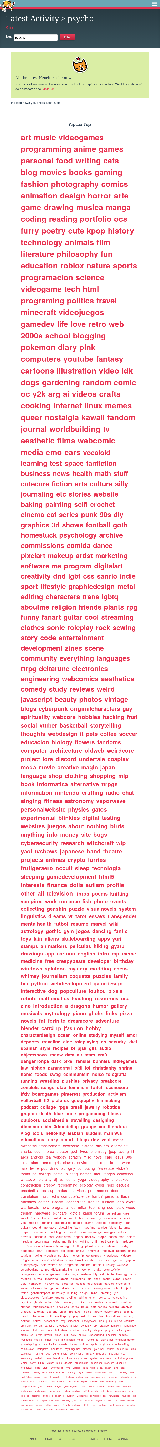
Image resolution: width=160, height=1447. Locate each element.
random (96, 382)
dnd (59, 576)
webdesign (63, 733)
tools (37, 1133)
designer (36, 1395)
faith (131, 1390)
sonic (56, 627)
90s (105, 514)
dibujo (24, 1334)
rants (133, 1274)
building (72, 1293)
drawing (59, 207)
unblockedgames (123, 1358)
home (27, 1074)
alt (79, 1054)
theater (62, 1151)
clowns (69, 1162)
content (38, 1325)
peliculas (80, 945)
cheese (48, 1386)
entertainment (81, 637)
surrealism (113, 1213)
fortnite (56, 1020)
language (33, 776)
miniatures (54, 1400)
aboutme (35, 607)
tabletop (101, 1222)
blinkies (69, 817)
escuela (122, 1185)
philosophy (77, 253)
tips (104, 1395)
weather (26, 1218)
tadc (118, 1386)
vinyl (102, 1344)
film (103, 242)
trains (25, 1173)
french (25, 1316)
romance (69, 901)
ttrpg (28, 668)
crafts (110, 393)
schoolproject (122, 1288)
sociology (115, 1222)
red (58, 1390)
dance (102, 545)
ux (94, 1316)
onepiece (63, 1307)
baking (32, 504)
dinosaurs (31, 1126)
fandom (121, 417)
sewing (124, 627)
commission (27, 1349)
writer (48, 1302)
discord (66, 759)
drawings (32, 953)
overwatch (26, 1372)
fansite (83, 1061)
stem (45, 1367)
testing (111, 817)
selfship (129, 1311)
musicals (31, 1013)
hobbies (89, 717)
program (78, 566)
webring (66, 1400)
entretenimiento (90, 1390)
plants (114, 607)
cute (76, 230)
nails (66, 1274)
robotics (111, 1107)
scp (123, 1353)
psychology (78, 535)
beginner (56, 1395)
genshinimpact (40, 1293)
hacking (113, 717)
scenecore (117, 1087)
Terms (108, 1439)
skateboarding (78, 938)
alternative (84, 784)
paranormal (60, 1068)
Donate (48, 1439)
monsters (49, 1227)
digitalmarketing (61, 1269)
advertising (121, 1372)
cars (72, 452)
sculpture (52, 1250)
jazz (24, 1168)
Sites (11, 28)
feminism (78, 1087)
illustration (76, 370)
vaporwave (111, 801)
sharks (26, 1151)
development (41, 648)
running (29, 1081)
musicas (126, 1302)
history (121, 230)
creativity (36, 576)
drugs (84, 1293)
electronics (90, 668)
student (94, 1133)
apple (94, 1344)
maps (25, 1232)
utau (61, 1087)
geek (128, 1330)
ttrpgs (109, 784)
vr (70, 916)
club (81, 1400)
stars (90, 1054)
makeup (60, 555)
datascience (26, 1409)
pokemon (38, 347)
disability (121, 1362)
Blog (71, 1439)
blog (29, 172)
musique (101, 1353)
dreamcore (80, 1020)
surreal (38, 1279)
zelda (99, 1367)
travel (106, 300)
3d (56, 524)
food (64, 160)
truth (50, 1316)
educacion (35, 742)
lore (47, 759)
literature (37, 253)
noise (98, 1074)
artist (84, 555)
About (34, 1439)
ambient (98, 1264)
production (94, 1094)
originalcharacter (125, 1339)
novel (98, 1157)
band (94, 851)
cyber (99, 1185)
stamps (29, 945)
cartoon (66, 953)
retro (97, 323)
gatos (99, 809)
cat (51, 514)
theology (122, 1274)
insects (57, 1201)
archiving (76, 1405)
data (69, 1054)
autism (95, 885)
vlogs (63, 1311)
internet (67, 405)
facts (116, 1367)
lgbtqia (74, 1213)
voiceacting (119, 1297)
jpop (112, 1151)
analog (102, 1227)
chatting (46, 1222)
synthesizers (97, 1358)
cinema (32, 514)
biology (62, 742)
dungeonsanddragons (31, 1386)
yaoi (26, 851)
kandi (87, 1213)
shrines (25, 1307)
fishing (72, 1241)
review (118, 1321)
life (62, 323)
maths (118, 1139)
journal (34, 428)
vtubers (122, 1168)
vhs (121, 1236)
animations (54, 945)
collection (125, 1173)
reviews (82, 689)
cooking (36, 405)
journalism (54, 975)
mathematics (54, 998)
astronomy (79, 801)
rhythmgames (72, 1349)
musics (90, 1339)
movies (53, 172)
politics (80, 300)
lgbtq (110, 596)
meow (56, 1054)
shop (55, 776)
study (58, 689)
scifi (81, 504)
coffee (108, 733)
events (118, 901)
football (98, 524)
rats (77, 1269)
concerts (104, 1297)
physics (78, 809)
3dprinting (96, 1207)
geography (82, 1100)
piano (79, 1013)
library (110, 1265)
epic (37, 1218)
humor (100, 1005)
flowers (85, 742)
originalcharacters (95, 708)
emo (54, 452)
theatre (112, 851)
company (86, 1325)
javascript (36, 699)
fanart (51, 617)
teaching (82, 998)
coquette (80, 975)
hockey (90, 1236)
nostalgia (62, 417)
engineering (40, 678)
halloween (112, 1246)
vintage (116, 699)
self (109, 1400)
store (35, 1162)
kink (102, 1381)
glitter (39, 1334)
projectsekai (61, 1409)
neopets (127, 1386)
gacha (106, 1279)
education (39, 265)
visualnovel (63, 1236)
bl (73, 1048)
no (103, 1041)
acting (124, 1151)
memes (118, 405)
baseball (28, 1190)
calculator (26, 1353)
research (72, 843)
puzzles (102, 975)
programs (26, 1325)
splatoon (55, 968)
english (86, 953)
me (56, 566)
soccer (128, 733)
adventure (107, 1020)
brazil (79, 1260)
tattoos (67, 1218)
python (39, 983)
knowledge (111, 1255)
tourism (26, 1255)
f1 (132, 1151)
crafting (92, 792)
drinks (86, 1405)
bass (132, 1372)
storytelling (105, 725)
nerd (45, 1207)
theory (98, 1311)
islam (111, 1372)
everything (77, 658)
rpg (132, 607)
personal (37, 160)
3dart (58, 1302)
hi (120, 1218)
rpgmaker (75, 1311)
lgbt (74, 576)
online (79, 1035)
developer (99, 960)
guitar (72, 617)
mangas (109, 1232)
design (72, 195)
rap (115, 953)
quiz (66, 1334)
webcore (64, 717)
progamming (92, 1113)
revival (38, 1358)
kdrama (124, 1227)
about (76, 826)
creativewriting (120, 1344)
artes (41, 1190)
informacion (68, 1339)
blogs (28, 708)
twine (34, 1168)
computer (34, 750)
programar (60, 1207)
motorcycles (120, 1390)
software (35, 566)
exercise (60, 1372)
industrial (114, 1353)
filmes (114, 1113)
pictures (60, 1100)
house (124, 1367)
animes (55, 860)
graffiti (64, 1279)
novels (28, 1020)
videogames (81, 137)
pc (34, 1173)
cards (75, 1307)
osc (125, 998)
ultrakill (48, 1334)
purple (102, 1236)
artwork (26, 1236)
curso (116, 1279)
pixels (115, 990)
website (105, 494)
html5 (106, 876)
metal (126, 586)
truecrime (88, 1227)
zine (26, 1005)
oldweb (94, 750)
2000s (32, 335)
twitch (97, 1087)
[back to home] (7, 6)
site (86, 834)
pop (44, 1168)
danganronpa (35, 1061)
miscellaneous (28, 1400)
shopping (103, 776)
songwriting (76, 1353)
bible (70, 1250)
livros (83, 1151)
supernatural (58, 1190)
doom (115, 1190)
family (121, 975)
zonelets (30, 1087)
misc (87, 1157)
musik (52, 1390)
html (91, 288)
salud (57, 1218)
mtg (63, 1321)
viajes (24, 1362)
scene (94, 648)
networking (52, 1283)
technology (41, 242)
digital (90, 817)
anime (85, 148)
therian (26, 1213)
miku (82, 1207)
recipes (61, 1048)
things (82, 1139)
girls (57, 1162)
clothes (33, 627)
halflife (131, 1400)
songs (47, 1087)
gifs (93, 1048)
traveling (51, 1041)
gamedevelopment (71, 876)
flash (125, 1196)
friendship (77, 1255)
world (73, 1232)
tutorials (39, 1311)
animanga (95, 1232)
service (63, 1255)
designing (103, 1120)
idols (59, 1362)
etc (61, 494)
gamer (43, 1201)
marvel (99, 923)
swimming (94, 1218)
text (101, 1260)
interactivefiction (128, 1377)
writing (88, 160)
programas (42, 1241)
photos (90, 699)
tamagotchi (73, 1381)
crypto (76, 860)
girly (71, 1168)
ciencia (91, 1386)
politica (48, 1405)
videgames (82, 1395)
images (109, 1173)
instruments (100, 1372)
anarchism (120, 1145)
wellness (122, 1265)
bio (25, 983)
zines (73, 648)
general (55, 1274)
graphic (29, 1113)
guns (109, 1321)
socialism (109, 1218)
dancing (102, 931)
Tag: (9, 36)
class (84, 1358)
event (130, 1201)
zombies (76, 1390)
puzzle (76, 908)
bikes (58, 1334)
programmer (98, 1190)
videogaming (114, 1260)
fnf (42, 1020)
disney (73, 1344)
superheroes (112, 1311)
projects (32, 860)
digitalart (108, 566)
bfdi (78, 1068)
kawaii (93, 417)
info (52, 834)
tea (48, 1157)
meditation (56, 1349)
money (69, 834)
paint (111, 1405)
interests (33, 885)
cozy (53, 1139)
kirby (125, 1246)
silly (121, 483)
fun (107, 253)
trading (94, 1201)
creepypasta (70, 960)
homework (35, 1283)
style (45, 1048)
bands (113, 1236)
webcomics (80, 678)
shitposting (78, 1279)
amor (131, 1035)
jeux (121, 1381)
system (127, 908)
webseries (55, 1264)
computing (86, 1168)
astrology (32, 931)
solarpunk (122, 1349)
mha (68, 1367)
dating (33, 1381)
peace (39, 1405)
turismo (43, 1274)
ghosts (38, 1302)
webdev (59, 1157)
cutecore (35, 483)
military (90, 1353)
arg (54, 393)
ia (97, 1339)
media (32, 452)
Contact (124, 1439)
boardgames (45, 1094)
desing (37, 1372)
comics (114, 183)
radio (113, 792)
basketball (74, 725)
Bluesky (103, 1430)
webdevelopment (70, 983)
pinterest (70, 1094)
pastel (58, 1173)
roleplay (80, 627)
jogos (83, 931)
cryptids (26, 1302)
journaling (37, 494)
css (88, 576)
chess (121, 968)
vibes (80, 1339)
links (111, 1013)
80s (129, 1157)
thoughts (33, 733)
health (82, 473)
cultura (25, 1227)
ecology (86, 1185)
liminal (94, 1293)
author (122, 1232)
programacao (30, 1260)
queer (31, 417)
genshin (56, 908)
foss (89, 1302)
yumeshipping (29, 1344)
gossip (37, 1377)
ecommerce (44, 1151)
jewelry (92, 1107)
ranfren (120, 1405)
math (103, 473)
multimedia (50, 1196)
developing (95, 1395)
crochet (102, 504)
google (68, 1362)
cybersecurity (39, 843)
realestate (105, 1168)
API (82, 1439)
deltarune (54, 668)
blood (56, 1358)
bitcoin (46, 1218)
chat (128, 792)
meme (129, 953)
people (77, 1222)
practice (104, 1325)
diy (118, 514)
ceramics (68, 1283)
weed (130, 1207)
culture (101, 483)
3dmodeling (66, 1126)
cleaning (48, 1246)
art (26, 137)
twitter (89, 1372)
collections (69, 1377)
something (111, 1381)
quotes (59, 1297)
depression (94, 1283)
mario (46, 1162)
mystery (77, 968)
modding (100, 968)
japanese (72, 851)
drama (89, 1222)
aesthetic (38, 440)
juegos (56, 826)
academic (112, 1302)
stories (80, 494)
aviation (26, 1279)
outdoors (30, 1120)
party (33, 1362)
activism (117, 1094)
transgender (122, 916)
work (51, 901)
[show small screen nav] (155, 3)
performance (51, 1321)
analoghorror (102, 1288)
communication (48, 1344)
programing (42, 300)
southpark (115, 1207)
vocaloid (96, 452)
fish (86, 901)
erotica (99, 1302)
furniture (47, 1297)
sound (36, 1227)
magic (89, 767)
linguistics (33, 916)
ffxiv (25, 1094)
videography (99, 1179)
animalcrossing (98, 1377)
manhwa (113, 1133)
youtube (78, 358)
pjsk (82, 1048)
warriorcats (30, 1207)
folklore (114, 1307)
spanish (29, 1048)
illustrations (113, 1316)
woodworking (27, 1405)
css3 (83, 1386)
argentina (100, 1400)
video (109, 370)
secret (38, 1409)
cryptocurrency (70, 1358)
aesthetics (117, 678)
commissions (42, 545)
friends (90, 607)
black (85, 1367)
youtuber (99, 1349)
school (57, 335)
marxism (109, 1362)
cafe (108, 1157)
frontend (25, 1395)
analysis (93, 1250)
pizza (126, 1013)
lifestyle (53, 586)
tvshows (46, 851)
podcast (29, 1107)
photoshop (74, 1409)
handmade (130, 1325)
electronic (71, 1145)
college (45, 1173)
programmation (114, 1330)
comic (125, 382)
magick (58, 1386)
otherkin (26, 1246)
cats (111, 160)
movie (47, 767)
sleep (82, 868)
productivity (68, 1395)
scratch (75, 1157)
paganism (96, 1362)
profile (115, 885)
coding (33, 218)
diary (67, 347)
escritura (129, 1321)
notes (85, 1307)
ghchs (96, 1013)
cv (89, 1288)
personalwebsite (43, 809)
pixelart (33, 555)
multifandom (82, 1377)
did (89, 1279)
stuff (121, 473)
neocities (111, 1334)
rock (103, 627)
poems (100, 893)
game (31, 207)
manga (118, 207)
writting (84, 1241)
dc (73, 1207)
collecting (32, 908)
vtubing (76, 1367)
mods (82, 1288)
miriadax (61, 1381)
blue (58, 1113)
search (121, 1250)
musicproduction (43, 1307)
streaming (117, 617)
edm (83, 1232)
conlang (128, 1316)
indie (128, 576)
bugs (100, 834)
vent (106, 1139)
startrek (25, 1330)
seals (87, 1311)
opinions (89, 1400)
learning (34, 463)
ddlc (116, 1400)
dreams (57, 916)
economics (38, 1232)
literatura (117, 1126)
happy (44, 1400)
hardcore (127, 1241)
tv (106, 428)
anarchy (26, 1311)
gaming (108, 172)
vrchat (50, 1362)
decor (64, 1330)
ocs (121, 218)
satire (64, 1353)
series (69, 514)
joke (53, 1381)
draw (54, 1168)
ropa (127, 1222)
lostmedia (26, 1339)
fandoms (109, 742)
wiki (114, 923)
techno (79, 1218)
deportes (30, 1041)
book (28, 784)
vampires (31, 901)
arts (81, 483)
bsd (51, 1236)
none (70, 1113)
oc (25, 393)
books (80, 172)
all (41, 893)
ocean (64, 1035)
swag (55, 1074)
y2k (39, 393)
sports (125, 265)
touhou (97, 990)
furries (97, 860)
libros (82, 893)
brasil (76, 1107)
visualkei (57, 1377)
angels (78, 1236)
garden (109, 1283)
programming (46, 148)
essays (97, 916)
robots (28, 998)
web (116, 323)
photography (75, 183)
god (74, 1151)
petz (23, 1283)
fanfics (102, 1307)
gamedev (38, 323)
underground (96, 1334)
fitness (53, 801)
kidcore (126, 1255)
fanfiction (101, 463)
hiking (101, 945)
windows (31, 968)
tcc (65, 1232)
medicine (31, 960)
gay (127, 708)
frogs (74, 1274)
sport (29, 586)
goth (120, 524)
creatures (43, 1381)
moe (56, 1339)
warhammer (40, 1390)
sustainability (89, 1274)
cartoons (37, 370)
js (117, 1241)
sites (97, 1279)
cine (67, 1041)
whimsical (26, 1367)
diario (109, 1390)
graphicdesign (91, 586)
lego (120, 1201)
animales (28, 1201)
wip (121, 843)
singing (31, 801)
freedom (26, 1241)
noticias (84, 1344)
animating (26, 1358)
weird (106, 689)
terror (45, 1260)
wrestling (49, 1081)
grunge (88, 1126)
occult (64, 868)
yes (23, 1222)
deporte (106, 1162)
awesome (29, 1145)
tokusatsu (130, 1405)
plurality (45, 1179)
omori (67, 1139)
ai (66, 393)
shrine (125, 1068)
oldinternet (107, 1339)
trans (90, 596)
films (66, 440)
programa (71, 1264)
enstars (85, 1264)
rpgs (63, 1107)
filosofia (87, 1349)
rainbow (94, 1381)
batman (26, 1321)
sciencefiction (112, 1269)
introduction (48, 1005)
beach (108, 1367)
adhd (56, 1353)
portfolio (95, 218)
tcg (134, 1395)
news (61, 473)
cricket (80, 1250)
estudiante (107, 1274)
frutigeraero (37, 868)
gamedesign (108, 983)
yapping (131, 1260)
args (24, 1157)
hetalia (80, 1283)
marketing (111, 555)
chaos (48, 1339)
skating (72, 1173)
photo (101, 901)
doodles (74, 1330)
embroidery (48, 1372)
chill (94, 1241)
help (110, 1185)
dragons (80, 1005)
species (123, 1334)
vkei (132, 1041)
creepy (49, 1185)
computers (41, 358)
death (45, 1113)
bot (57, 1330)
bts (48, 1126)
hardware (42, 1213)
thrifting (78, 1246)
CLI (61, 1439)
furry (30, 230)
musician (126, 1395)
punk (89, 514)
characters (63, 596)
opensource (63, 1222)
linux (93, 405)
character (38, 1316)
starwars (123, 1162)
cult (102, 1390)
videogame (41, 288)
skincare (60, 1213)
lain (38, 938)
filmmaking (108, 1100)
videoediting (76, 1201)
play (76, 1316)
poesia (127, 1279)
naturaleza (114, 1395)
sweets (63, 1344)
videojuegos (81, 312)
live (101, 1316)
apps (104, 938)
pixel (68, 1061)
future (41, 1362)
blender (30, 1028)
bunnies (101, 1061)
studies (46, 1395)
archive (111, 535)
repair (84, 1381)
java (77, 1227)
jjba (116, 1293)
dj (55, 1179)
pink (87, 347)
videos (84, 393)
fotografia (116, 1074)
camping (87, 1330)
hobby (93, 1028)
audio (105, 1048)
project (30, 759)
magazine (51, 1279)
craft (102, 1054)
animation (39, 195)
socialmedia (55, 1120)
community (39, 658)
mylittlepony (63, 1316)
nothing (97, 826)
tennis (45, 1269)
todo (47, 1353)
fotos (92, 1367)
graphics (35, 524)
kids (101, 1321)
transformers (49, 1145)
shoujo (38, 1339)
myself (117, 1035)
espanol (47, 1377)
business (35, 473)
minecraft (38, 312)
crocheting (123, 1283)
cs (109, 1344)
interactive (33, 990)
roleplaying (86, 1041)
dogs (30, 382)
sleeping (32, 876)
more (37, 1367)
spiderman (74, 1321)
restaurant (59, 1241)
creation (90, 1260)
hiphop (37, 1068)
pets (92, 733)
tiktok (127, 1218)
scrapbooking (30, 1269)
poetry (53, 230)
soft (93, 1307)
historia (87, 1145)
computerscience (75, 1196)
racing (38, 1255)
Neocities (56, 1430)
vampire (49, 1325)
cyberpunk (53, 708)
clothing (76, 776)
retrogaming (67, 1185)
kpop (96, 230)
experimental (38, 817)
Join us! (48, 88)
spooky (24, 1381)
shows (72, 524)
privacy (90, 1081)
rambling (71, 1372)
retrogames (28, 1274)
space (74, 463)
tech (72, 288)
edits (94, 1405)
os (31, 1334)
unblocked (120, 1179)
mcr (97, 1173)
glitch (92, 1297)
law (24, 1068)
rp (58, 1028)
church (110, 1349)
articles (74, 1325)
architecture (65, 750)
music (45, 137)
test (56, 463)
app (49, 953)
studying (98, 1035)
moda (28, 767)
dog (53, 990)
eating (132, 1250)
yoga (82, 1179)
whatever (28, 1179)
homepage (63, 1246)
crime (48, 1358)
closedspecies (30, 1297)
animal (82, 1334)
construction (31, 1185)
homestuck (39, 535)
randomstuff (81, 1362)
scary (69, 1260)
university (58, 1293)
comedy (33, 689)
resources (106, 998)
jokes (56, 1405)
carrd (47, 1028)
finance (57, 885)
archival (102, 1405)
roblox (72, 265)
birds (117, 826)
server (37, 1321)
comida (78, 545)
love (78, 323)
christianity (104, 1068)
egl (63, 1250)
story (29, 637)
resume (79, 923)
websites (33, 826)
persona (112, 1196)
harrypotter (51, 1288)
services (79, 1190)
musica (89, 207)
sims (133, 1349)
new (108, 1358)
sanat (49, 1330)
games (111, 148)
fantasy (109, 358)
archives (126, 1307)
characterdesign (38, 1035)
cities (122, 1400)
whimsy (30, 975)
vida (37, 1246)
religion (64, 607)
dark (56, 1061)
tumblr (97, 1196)
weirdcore (120, 750)
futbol (61, 923)
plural (88, 1246)
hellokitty (55, 1133)
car (102, 1126)
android (37, 1157)
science (90, 277)
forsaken (116, 1325)
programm (113, 1377)
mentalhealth (36, 923)
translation (29, 1196)
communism (76, 1074)
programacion (47, 277)
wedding (50, 1255)
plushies (71, 1081)
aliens (52, 938)
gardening (61, 382)
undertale (92, 759)
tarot (80, 916)
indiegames (124, 1061)
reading (63, 218)
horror (99, 195)
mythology (57, 1013)
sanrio (107, 576)
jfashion (73, 1028)
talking (82, 1297)
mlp (123, 776)
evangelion (57, 1367)
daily (73, 1334)
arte (121, 195)
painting (58, 504)
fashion (35, 183)
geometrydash (71, 1386)
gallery (119, 1005)
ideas (113, 1227)
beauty (66, 699)
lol (87, 1068)
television (60, 893)
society (68, 1302)
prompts (66, 1405)
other (28, 893)
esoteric (52, 1311)
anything (33, 834)
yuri (116, 938)
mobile (80, 1302)
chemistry (99, 1151)
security (117, 1041)
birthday (124, 960)
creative (68, 767)
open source (72, 1430)
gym (69, 931)
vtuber (48, 725)
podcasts (40, 1236)
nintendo (67, 792)
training (38, 1353)
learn (40, 1250)
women (86, 1269)
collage (48, 1107)
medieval (107, 1250)
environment (87, 1162)
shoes (99, 1246)
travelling (80, 1120)
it (82, 733)
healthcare (106, 1241)
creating (106, 1293)
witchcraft (100, 843)
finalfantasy (26, 1390)
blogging (89, 335)
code (48, 637)
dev (95, 1139)
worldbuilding (74, 428)
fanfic (121, 931)
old (63, 1168)
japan (107, 767)
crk (95, 1325)
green (127, 1213)
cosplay (118, 759)
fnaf (132, 717)
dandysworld (89, 1321)
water (24, 1288)
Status (94, 1439)
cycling (71, 1297)
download (48, 1409)
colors (131, 1236)
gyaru (118, 945)
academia (27, 1250)
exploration (26, 1377)
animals (79, 242)
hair (43, 1264)
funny (30, 617)
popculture (73, 990)
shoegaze (62, 1325)
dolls (76, 885)
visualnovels (101, 908)
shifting (66, 1390)
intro (103, 953)
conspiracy (93, 1255)
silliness (110, 1386)
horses (85, 1173)
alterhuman (68, 1288)
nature (98, 265)
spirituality (35, 717)
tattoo (24, 1293)
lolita (25, 1162)
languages (113, 658)
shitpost (98, 1330)
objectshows (34, 1054)
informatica (52, 784)
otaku (97, 1269)
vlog (25, 1133)
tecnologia (106, 868)
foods (41, 1074)
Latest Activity (32, 18)
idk (127, 370)
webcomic (96, 440)
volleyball (31, 1100)
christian (57, 1260)
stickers (102, 1145)
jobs (74, 1400)
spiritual (100, 1386)
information (36, 792)
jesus (119, 1157)
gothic (53, 931)
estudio (86, 1316)
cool (92, 617)
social (29, 725)
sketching (65, 1227)
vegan (81, 1372)
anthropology (29, 1264)
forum (99, 1213)
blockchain (38, 1330)
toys (26, 938)
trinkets (108, 1201)
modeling (55, 1232)
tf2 (46, 1100)
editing (32, 596)
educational (33, 1139)
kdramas (36, 1288)
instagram (42, 1349)
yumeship (67, 1179)
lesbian (75, 1133)
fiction (62, 483)
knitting (119, 893)
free (49, 960)
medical (33, 1222)
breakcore (111, 1081)
